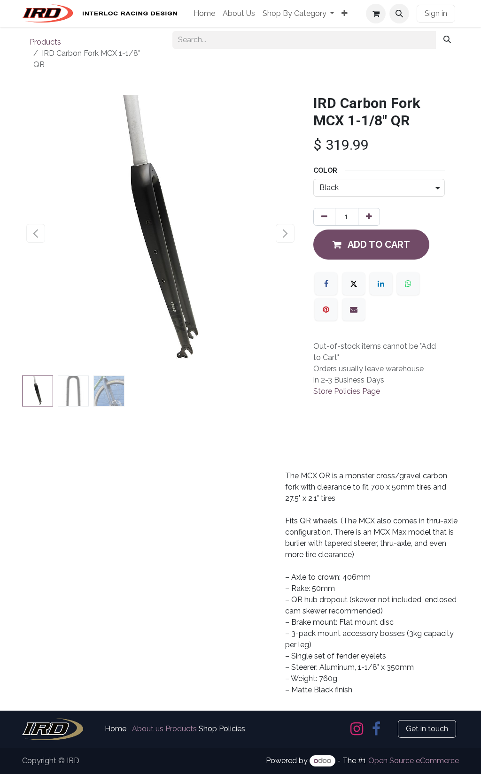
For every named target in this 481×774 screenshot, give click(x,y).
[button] (399, 13)
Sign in (436, 13)
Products (45, 42)
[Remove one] (324, 217)
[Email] (353, 309)
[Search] (447, 40)
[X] (353, 283)
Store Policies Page (346, 391)
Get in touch (427, 728)
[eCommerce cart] (376, 13)
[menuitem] (204, 13)
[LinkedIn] (381, 283)
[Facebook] (326, 283)
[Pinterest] (326, 309)
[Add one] (369, 217)
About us (147, 728)
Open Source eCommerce (413, 760)
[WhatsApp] (408, 283)
